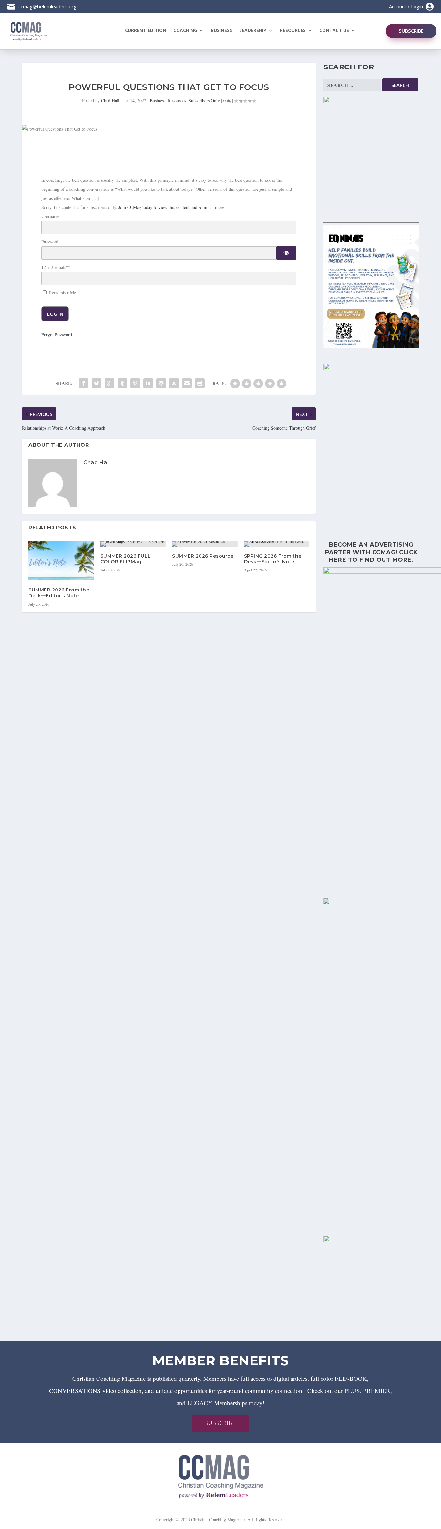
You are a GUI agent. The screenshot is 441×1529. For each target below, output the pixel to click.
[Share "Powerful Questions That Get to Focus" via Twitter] (96, 383)
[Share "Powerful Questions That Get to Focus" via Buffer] (161, 383)
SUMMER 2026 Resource (202, 556)
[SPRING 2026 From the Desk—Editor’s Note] (277, 544)
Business (221, 30)
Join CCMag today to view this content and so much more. (172, 207)
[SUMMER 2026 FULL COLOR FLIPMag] (133, 544)
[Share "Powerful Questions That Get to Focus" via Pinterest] (135, 383)
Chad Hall (110, 100)
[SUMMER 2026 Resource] (205, 544)
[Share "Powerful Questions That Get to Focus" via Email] (186, 383)
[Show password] (286, 253)
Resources (293, 30)
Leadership (252, 30)
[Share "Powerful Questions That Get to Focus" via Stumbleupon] (174, 383)
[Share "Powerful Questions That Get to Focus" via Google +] (109, 383)
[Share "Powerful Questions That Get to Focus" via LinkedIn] (148, 383)
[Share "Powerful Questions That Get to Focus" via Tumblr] (122, 383)
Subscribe (411, 30)
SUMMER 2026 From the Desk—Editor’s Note (58, 593)
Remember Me (62, 293)
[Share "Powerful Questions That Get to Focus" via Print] (199, 383)
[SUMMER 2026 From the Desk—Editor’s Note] (61, 561)
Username (50, 216)
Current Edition (145, 30)
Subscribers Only (204, 100)
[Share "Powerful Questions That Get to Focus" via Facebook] (83, 383)
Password (49, 242)
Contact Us (334, 30)
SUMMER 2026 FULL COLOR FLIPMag (125, 559)
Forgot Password (56, 335)
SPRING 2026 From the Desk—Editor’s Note (273, 559)
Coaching (185, 30)
